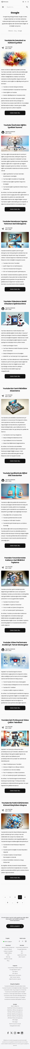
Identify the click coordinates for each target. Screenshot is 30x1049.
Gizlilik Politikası (8, 953)
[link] (15, 926)
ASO (22, 953)
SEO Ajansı (15, 971)
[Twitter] (11, 1033)
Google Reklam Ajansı (15, 969)
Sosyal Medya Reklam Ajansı (15, 967)
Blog (8, 960)
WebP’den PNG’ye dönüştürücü (15, 1008)
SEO (22, 951)
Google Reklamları (22, 949)
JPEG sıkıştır (15, 1020)
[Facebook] (8, 1033)
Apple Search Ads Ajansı (15, 975)
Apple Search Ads (22, 955)
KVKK (8, 955)
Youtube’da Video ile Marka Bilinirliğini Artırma (15, 995)
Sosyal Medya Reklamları (22, 947)
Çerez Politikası (8, 949)
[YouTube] (18, 1033)
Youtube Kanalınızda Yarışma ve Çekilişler (15, 997)
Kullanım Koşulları (8, 951)
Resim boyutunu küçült (15, 1023)
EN (25, 1)
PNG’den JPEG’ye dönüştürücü (15, 1012)
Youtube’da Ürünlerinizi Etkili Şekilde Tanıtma (15, 999)
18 (17, 902)
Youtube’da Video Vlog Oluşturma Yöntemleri (15, 990)
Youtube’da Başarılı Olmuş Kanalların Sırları (15, 986)
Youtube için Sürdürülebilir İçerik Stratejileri (15, 992)
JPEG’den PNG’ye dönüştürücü (15, 1018)
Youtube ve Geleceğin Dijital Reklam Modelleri (15, 993)
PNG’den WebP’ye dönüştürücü (15, 1014)
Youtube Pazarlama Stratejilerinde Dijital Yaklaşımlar (15, 988)
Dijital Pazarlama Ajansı (15, 979)
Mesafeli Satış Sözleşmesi (8, 947)
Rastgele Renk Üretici (15, 1026)
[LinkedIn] (22, 1033)
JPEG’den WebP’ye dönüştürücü (15, 1016)
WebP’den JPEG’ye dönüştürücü (15, 1010)
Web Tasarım (22, 957)
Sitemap (8, 957)
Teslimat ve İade (8, 959)
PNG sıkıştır (15, 1022)
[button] (23, 1)
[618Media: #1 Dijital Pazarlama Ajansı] (4, 2)
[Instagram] (15, 1033)
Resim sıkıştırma (15, 1006)
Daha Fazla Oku (15, 113)
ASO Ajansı (15, 973)
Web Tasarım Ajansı (15, 977)
